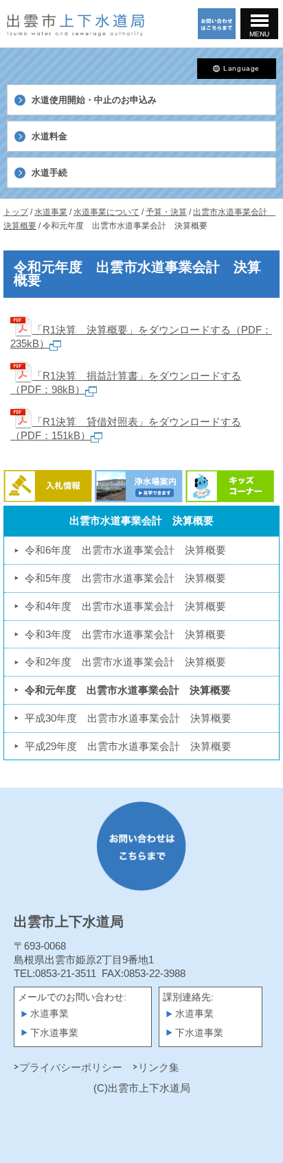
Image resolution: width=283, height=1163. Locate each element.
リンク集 (158, 1067)
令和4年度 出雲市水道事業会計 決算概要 (125, 606)
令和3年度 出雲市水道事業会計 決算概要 (125, 634)
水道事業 (49, 1014)
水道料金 (49, 136)
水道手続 (49, 172)
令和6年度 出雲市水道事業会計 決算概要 (125, 550)
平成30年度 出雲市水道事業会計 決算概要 (128, 718)
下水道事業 (54, 1033)
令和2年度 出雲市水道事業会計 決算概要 (125, 662)
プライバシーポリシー (70, 1067)
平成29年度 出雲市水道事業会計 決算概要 (128, 746)
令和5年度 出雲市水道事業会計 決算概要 (125, 578)
